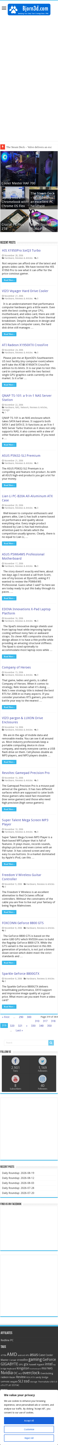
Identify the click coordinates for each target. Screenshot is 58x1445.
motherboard (35, 1369)
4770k (3, 1355)
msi (44, 1368)
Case (42, 1355)
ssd (26, 1381)
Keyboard (11, 1368)
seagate (14, 1381)
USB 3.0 (53, 1381)
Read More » (9, 280)
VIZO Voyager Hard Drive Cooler (25, 291)
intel (49, 1364)
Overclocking (46, 1373)
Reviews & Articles (24, 258)
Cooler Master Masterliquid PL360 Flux (40, 224)
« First (6, 1017)
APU (27, 1355)
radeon (5, 1377)
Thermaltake (43, 1382)
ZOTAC (15, 1385)
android (21, 1355)
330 (33, 1025)
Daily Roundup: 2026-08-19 (18, 1173)
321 (20, 1025)
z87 (9, 1385)
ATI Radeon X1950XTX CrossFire (25, 345)
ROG (28, 1377)
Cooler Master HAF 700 (18, 183)
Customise (29, 1429)
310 (37, 1021)
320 (12, 1025)
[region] (29, 1417)
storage (33, 1381)
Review (21, 1377)
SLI (20, 1381)
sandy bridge (41, 1377)
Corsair (12, 1360)
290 (21, 1017)
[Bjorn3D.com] (29, 9)
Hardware (9, 258)
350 (49, 1025)
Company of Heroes (16, 667)
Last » (19, 1030)
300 (29, 1017)
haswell (32, 1364)
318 (53, 1021)
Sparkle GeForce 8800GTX (20, 974)
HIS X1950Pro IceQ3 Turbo (21, 250)
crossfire (22, 1359)
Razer (12, 1377)
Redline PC (7, 1340)
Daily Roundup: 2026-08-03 (18, 1183)
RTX (33, 1377)
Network (24, 407)
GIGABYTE (9, 1364)
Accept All (29, 1420)
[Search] (51, 1043)
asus (34, 1354)
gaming (35, 1359)
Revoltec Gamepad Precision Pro (26, 773)
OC (16, 1373)
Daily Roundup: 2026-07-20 (18, 1193)
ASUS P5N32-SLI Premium (21, 456)
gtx (26, 1364)
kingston (23, 1368)
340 (41, 1025)
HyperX (40, 1364)
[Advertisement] (29, 48)
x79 (2, 1385)
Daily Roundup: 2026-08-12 (18, 1178)
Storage (6, 410)
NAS (17, 407)
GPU (21, 1364)
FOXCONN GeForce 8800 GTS (23, 923)
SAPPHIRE (5, 1381)
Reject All (29, 1438)
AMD (12, 1354)
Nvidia (7, 1372)
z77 (6, 1385)
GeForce (49, 1359)
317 (45, 1021)
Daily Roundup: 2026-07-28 (18, 1188)
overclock (31, 1372)
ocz (20, 1373)
